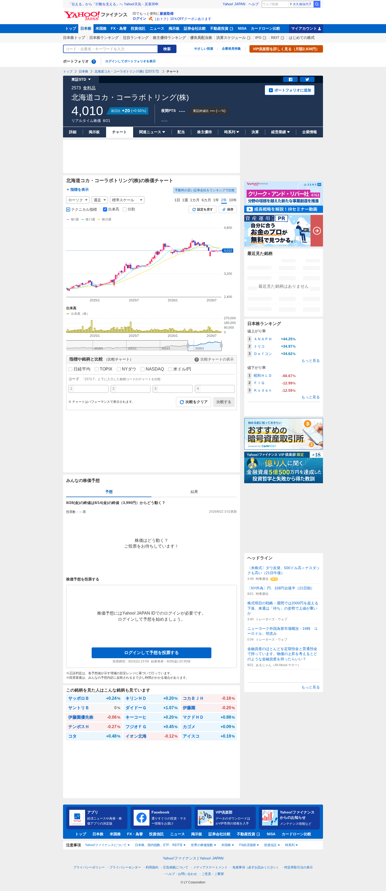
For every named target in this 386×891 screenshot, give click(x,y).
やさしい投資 (203, 48)
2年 (224, 200)
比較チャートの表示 (217, 359)
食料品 (89, 88)
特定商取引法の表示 (298, 867)
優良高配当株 (201, 37)
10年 (233, 200)
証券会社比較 (195, 28)
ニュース (157, 28)
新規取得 (167, 14)
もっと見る (310, 360)
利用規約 (152, 867)
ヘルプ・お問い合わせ (181, 874)
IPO (258, 37)
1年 (216, 200)
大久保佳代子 (302, 4)
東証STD (78, 79)
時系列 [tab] (290, 845)
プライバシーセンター (125, 867)
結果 (194, 492)
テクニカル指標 (84, 209)
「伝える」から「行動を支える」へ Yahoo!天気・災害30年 (113, 4)
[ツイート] (307, 79)
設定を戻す (205, 209)
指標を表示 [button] (79, 189)
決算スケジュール (231, 37)
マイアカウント (304, 28)
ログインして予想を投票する (151, 652)
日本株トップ (74, 37)
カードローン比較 (265, 28)
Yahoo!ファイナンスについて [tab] (106, 845)
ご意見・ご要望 (213, 874)
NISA (242, 28)
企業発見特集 (231, 48)
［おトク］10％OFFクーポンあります (182, 19)
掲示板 (174, 28)
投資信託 (138, 28)
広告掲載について (175, 867)
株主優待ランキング (169, 37)
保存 (230, 209)
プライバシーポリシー (89, 867)
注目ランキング (136, 37)
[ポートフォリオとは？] (94, 61)
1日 (177, 200)
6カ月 (206, 200)
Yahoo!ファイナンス (179, 858)
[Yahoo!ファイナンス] (96, 12)
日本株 (85, 28)
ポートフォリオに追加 (292, 90)
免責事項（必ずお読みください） (256, 867)
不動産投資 (219, 28)
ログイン (139, 18)
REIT (275, 37)
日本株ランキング (104, 37)
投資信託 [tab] (270, 845)
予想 (109, 492)
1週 (185, 200)
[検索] (317, 4)
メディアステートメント (210, 867)
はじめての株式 (302, 37)
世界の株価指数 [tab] (202, 845)
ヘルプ (253, 4)
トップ (70, 28)
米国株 (101, 28)
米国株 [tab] (226, 845)
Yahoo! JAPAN (234, 4)
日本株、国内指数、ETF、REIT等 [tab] (158, 845)
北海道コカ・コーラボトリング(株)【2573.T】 (127, 71)
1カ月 (195, 200)
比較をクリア (197, 402)
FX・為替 (119, 28)
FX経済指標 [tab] (247, 845)
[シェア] (290, 79)
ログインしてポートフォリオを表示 (130, 61)
